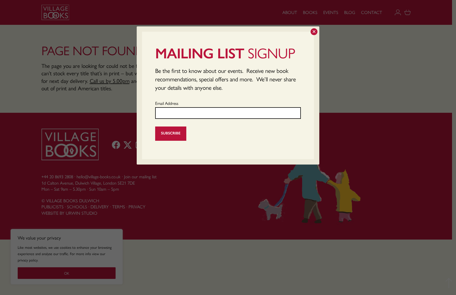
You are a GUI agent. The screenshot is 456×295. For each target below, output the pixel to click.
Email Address (166, 103)
